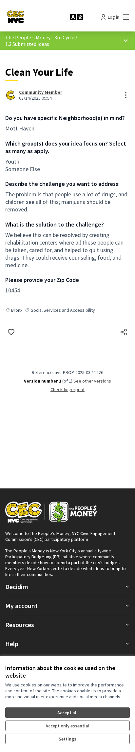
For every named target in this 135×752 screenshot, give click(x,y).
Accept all (67, 713)
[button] (67, 586)
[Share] (124, 332)
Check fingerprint (67, 389)
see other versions (92, 381)
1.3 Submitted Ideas (27, 44)
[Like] (11, 332)
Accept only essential (67, 726)
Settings (67, 739)
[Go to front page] (35, 17)
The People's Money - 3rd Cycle (39, 37)
